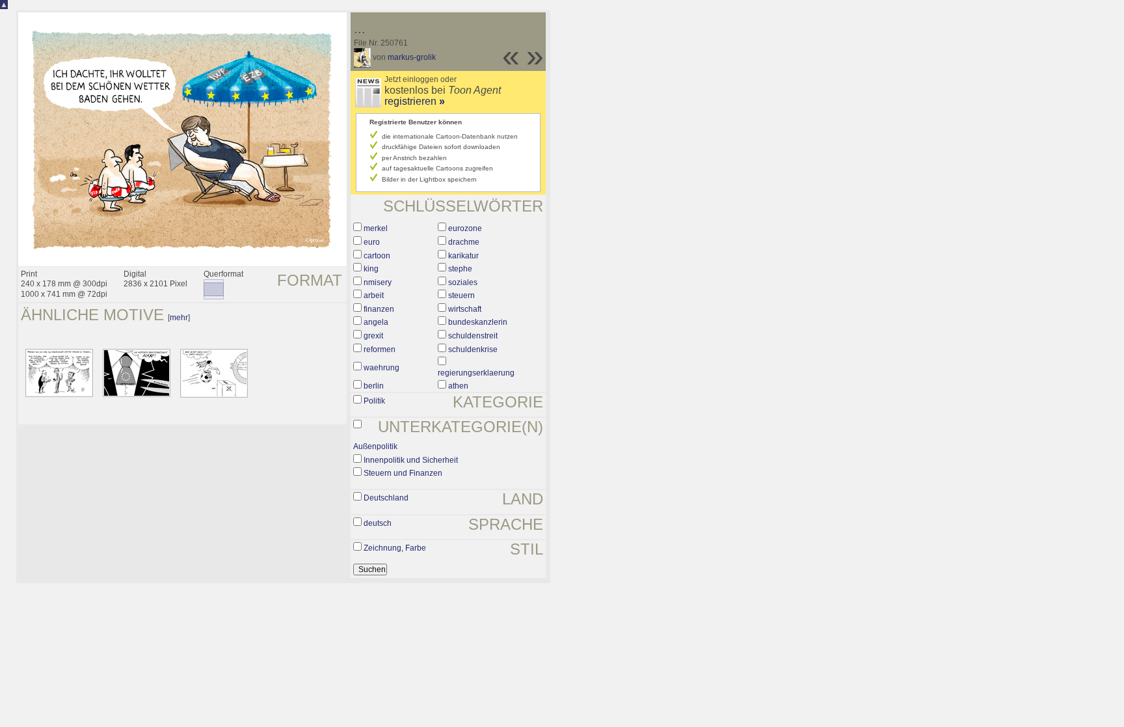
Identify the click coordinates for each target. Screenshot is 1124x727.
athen (458, 386)
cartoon (377, 255)
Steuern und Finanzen (403, 473)
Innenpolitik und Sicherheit (411, 460)
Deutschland (386, 497)
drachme (463, 242)
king (371, 268)
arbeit (374, 295)
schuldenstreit (473, 335)
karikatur (463, 255)
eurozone (465, 228)
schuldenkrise (473, 349)
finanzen (379, 309)
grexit (373, 335)
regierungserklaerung (476, 372)
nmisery (378, 282)
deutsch (378, 523)
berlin (374, 386)
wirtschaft (464, 309)
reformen (379, 349)
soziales (462, 282)
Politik (374, 400)
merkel (376, 228)
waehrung (381, 367)
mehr (179, 317)
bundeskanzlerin (477, 322)
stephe (460, 268)
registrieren (414, 101)
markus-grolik (412, 57)
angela (376, 322)
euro (372, 242)
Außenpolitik (375, 446)
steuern (461, 295)
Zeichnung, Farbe (395, 548)
